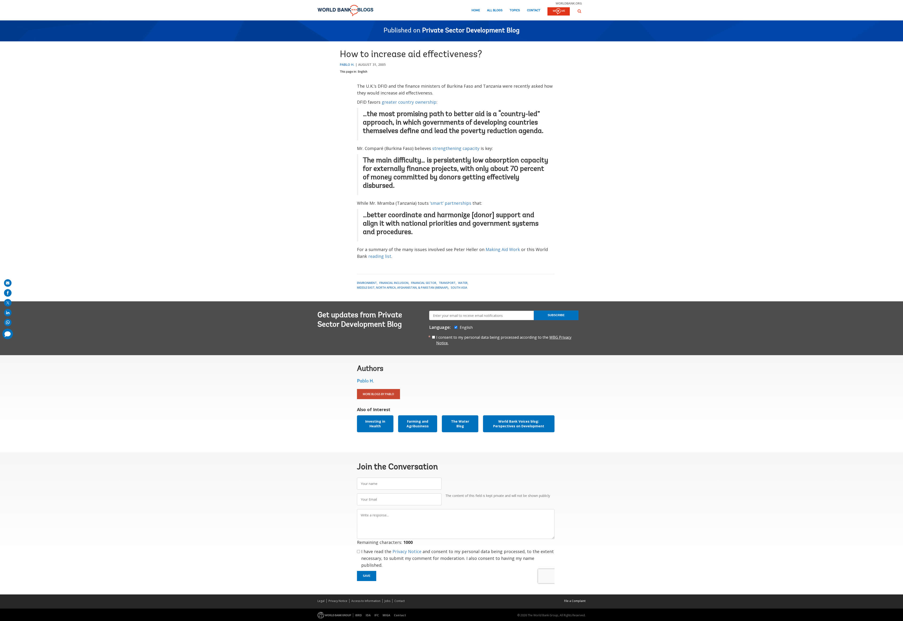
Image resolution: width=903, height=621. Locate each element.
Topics (515, 10)
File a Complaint (575, 601)
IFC (376, 615)
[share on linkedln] (8, 312)
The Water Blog (460, 423)
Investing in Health (375, 423)
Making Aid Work (503, 249)
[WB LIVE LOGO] (558, 11)
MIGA (386, 615)
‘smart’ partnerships (450, 203)
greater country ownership (409, 102)
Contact (533, 10)
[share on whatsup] (8, 322)
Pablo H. (347, 64)
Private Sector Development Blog (470, 31)
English (362, 72)
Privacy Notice (406, 551)
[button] (579, 11)
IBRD (358, 615)
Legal (321, 601)
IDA (368, 615)
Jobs (387, 601)
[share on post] (8, 303)
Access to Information (365, 601)
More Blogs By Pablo (378, 394)
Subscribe (556, 315)
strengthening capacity (455, 148)
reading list (379, 256)
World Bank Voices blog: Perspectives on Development (518, 423)
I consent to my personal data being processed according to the (503, 340)
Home (475, 10)
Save (366, 576)
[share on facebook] (8, 293)
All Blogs (495, 10)
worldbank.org (569, 3)
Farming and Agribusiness (418, 423)
